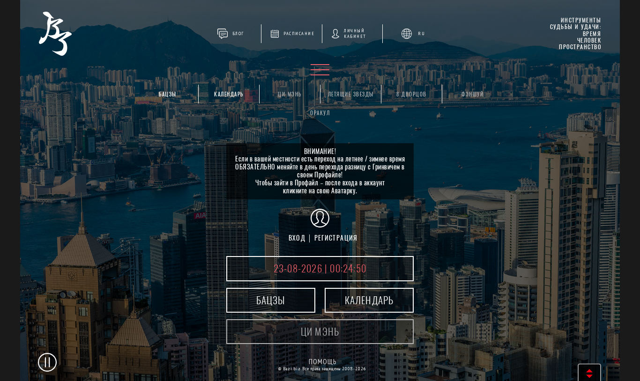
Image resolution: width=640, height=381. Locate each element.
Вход (297, 238)
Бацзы (168, 94)
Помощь (322, 361)
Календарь (229, 94)
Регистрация (336, 238)
